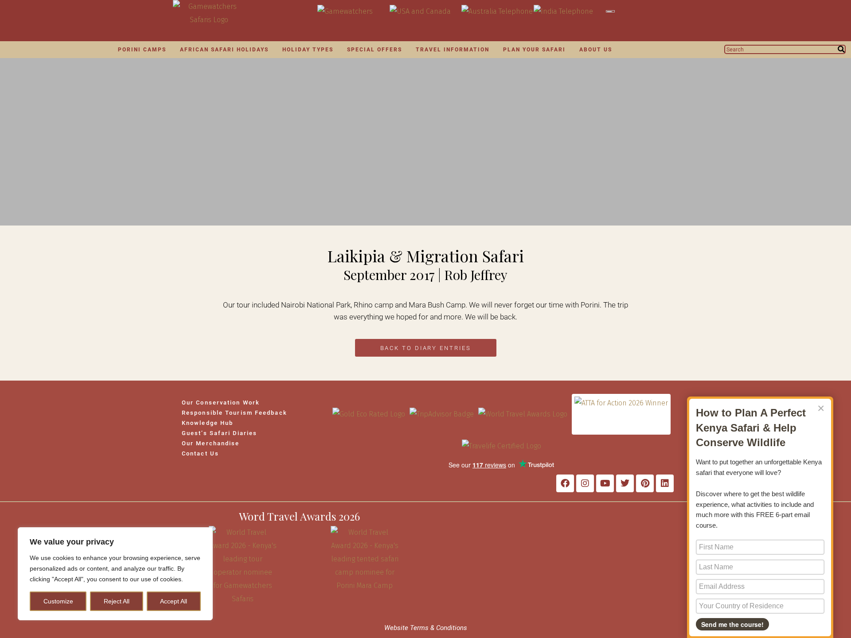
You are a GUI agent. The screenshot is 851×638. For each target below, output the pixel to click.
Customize (58, 601)
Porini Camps (142, 50)
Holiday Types (307, 50)
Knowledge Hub (207, 423)
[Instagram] (585, 483)
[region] (115, 573)
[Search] (841, 49)
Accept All (173, 601)
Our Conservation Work (221, 402)
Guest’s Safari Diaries (219, 433)
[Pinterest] (645, 483)
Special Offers (374, 50)
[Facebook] (565, 483)
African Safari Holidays (224, 50)
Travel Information (452, 50)
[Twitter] (625, 483)
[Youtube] (605, 483)
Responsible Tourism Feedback (234, 412)
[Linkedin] (665, 483)
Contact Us (200, 453)
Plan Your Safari (534, 50)
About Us (595, 50)
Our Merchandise (211, 443)
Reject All (116, 601)
